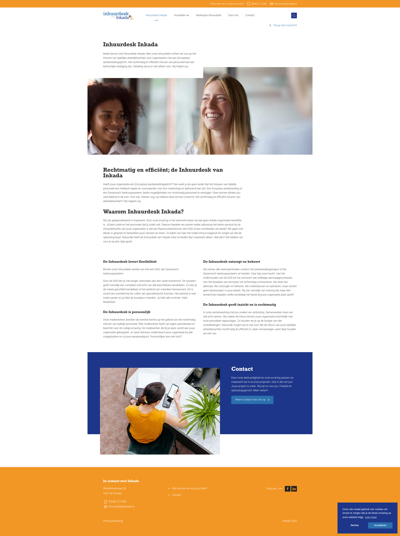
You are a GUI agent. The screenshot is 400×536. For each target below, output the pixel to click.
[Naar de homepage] (118, 15)
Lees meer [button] (371, 517)
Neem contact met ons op (250, 399)
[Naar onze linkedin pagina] (294, 489)
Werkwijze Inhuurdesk (208, 15)
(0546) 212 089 (259, 3)
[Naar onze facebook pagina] (287, 489)
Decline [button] (355, 525)
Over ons (233, 15)
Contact (250, 15)
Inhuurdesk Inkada (156, 15)
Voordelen (180, 15)
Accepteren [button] (380, 525)
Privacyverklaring (113, 521)
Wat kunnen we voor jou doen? (190, 488)
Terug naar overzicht (284, 25)
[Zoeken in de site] (294, 15)
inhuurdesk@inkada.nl (285, 3)
